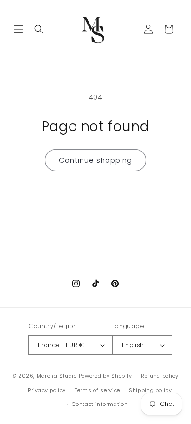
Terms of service (97, 390)
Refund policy (159, 376)
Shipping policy (150, 390)
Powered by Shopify (106, 376)
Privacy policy (47, 390)
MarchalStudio (57, 376)
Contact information (99, 404)
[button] (18, 29)
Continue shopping (95, 160)
